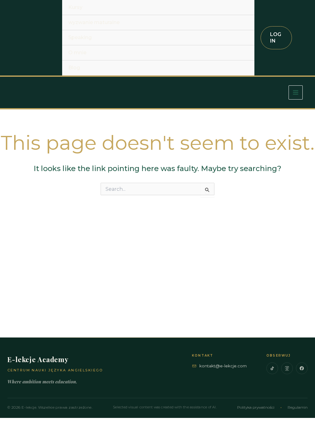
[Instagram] (287, 368)
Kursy (75, 7)
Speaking (80, 37)
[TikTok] (272, 368)
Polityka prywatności (255, 407)
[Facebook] (302, 368)
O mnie (77, 52)
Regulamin (298, 407)
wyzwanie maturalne (94, 22)
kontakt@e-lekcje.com (223, 365)
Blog (74, 68)
